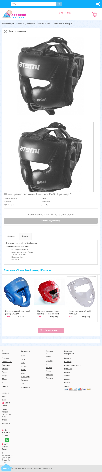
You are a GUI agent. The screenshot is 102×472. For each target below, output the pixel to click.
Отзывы (25, 236)
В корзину (22, 317)
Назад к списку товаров (17, 31)
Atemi (43, 198)
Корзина (24, 366)
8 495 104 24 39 (65, 13)
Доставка (49, 378)
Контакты (49, 375)
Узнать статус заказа (23, 359)
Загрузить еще (51, 330)
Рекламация (25, 377)
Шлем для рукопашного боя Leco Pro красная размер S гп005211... (48, 314)
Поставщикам (7, 362)
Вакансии (5, 358)
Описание (11, 236)
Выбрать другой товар (50, 221)
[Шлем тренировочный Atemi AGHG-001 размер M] (51, 76)
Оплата (48, 371)
